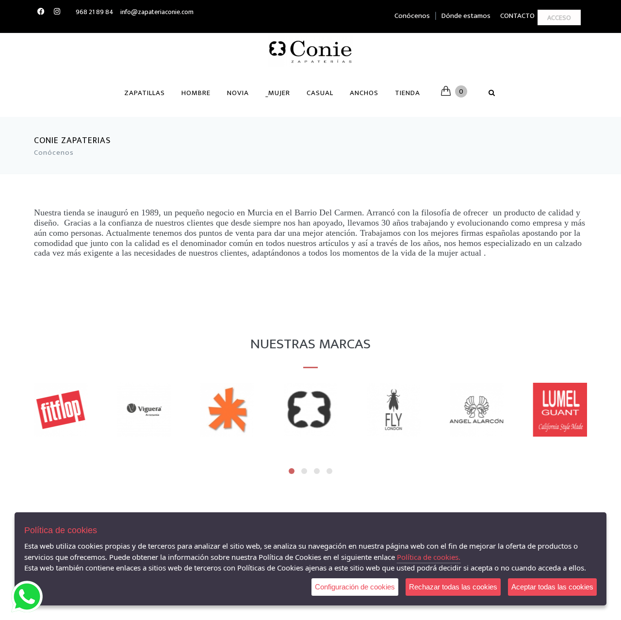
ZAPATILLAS (144, 93)
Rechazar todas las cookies (453, 587)
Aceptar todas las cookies (552, 587)
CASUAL (320, 93)
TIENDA (407, 93)
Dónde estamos (465, 16)
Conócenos (412, 16)
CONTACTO (517, 16)
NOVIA (238, 93)
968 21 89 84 (95, 11)
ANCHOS (364, 93)
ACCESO (559, 17)
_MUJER (277, 93)
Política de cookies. (428, 557)
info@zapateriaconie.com (157, 11)
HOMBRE (196, 93)
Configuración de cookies (355, 587)
